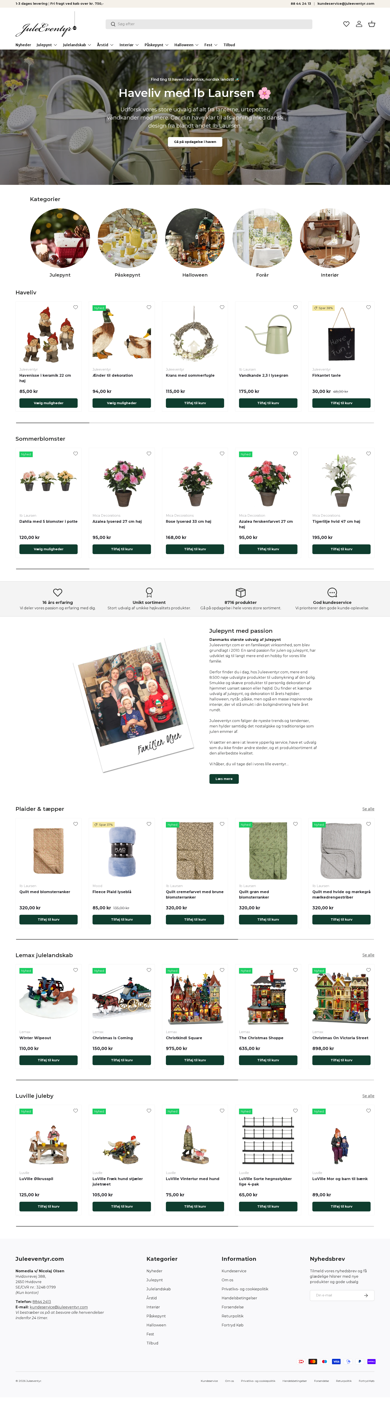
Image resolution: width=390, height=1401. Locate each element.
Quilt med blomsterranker (44, 892)
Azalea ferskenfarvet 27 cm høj (266, 524)
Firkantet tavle (326, 375)
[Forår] (262, 238)
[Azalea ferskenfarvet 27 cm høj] (268, 481)
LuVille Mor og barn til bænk (340, 1179)
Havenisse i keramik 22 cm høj (45, 378)
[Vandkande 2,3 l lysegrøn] (268, 334)
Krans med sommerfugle (190, 375)
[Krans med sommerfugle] (195, 334)
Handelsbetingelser (239, 1298)
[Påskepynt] (128, 238)
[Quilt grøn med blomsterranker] (268, 851)
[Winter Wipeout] (48, 997)
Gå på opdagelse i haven (195, 142)
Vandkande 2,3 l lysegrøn (263, 375)
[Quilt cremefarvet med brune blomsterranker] (195, 851)
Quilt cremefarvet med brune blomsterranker (195, 894)
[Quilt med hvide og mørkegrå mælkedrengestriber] (341, 851)
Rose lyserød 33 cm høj (188, 521)
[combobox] (209, 24)
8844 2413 (41, 1302)
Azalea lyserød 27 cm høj (117, 521)
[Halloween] (195, 238)
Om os (227, 1280)
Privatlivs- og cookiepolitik (245, 1289)
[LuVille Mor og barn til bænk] (341, 1138)
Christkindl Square (184, 1038)
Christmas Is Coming (113, 1038)
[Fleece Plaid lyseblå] (122, 851)
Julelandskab (74, 45)
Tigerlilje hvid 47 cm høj (336, 521)
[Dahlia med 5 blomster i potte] (48, 481)
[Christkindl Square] (195, 997)
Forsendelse (233, 1307)
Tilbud (229, 45)
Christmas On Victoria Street (340, 1038)
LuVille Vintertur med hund (192, 1179)
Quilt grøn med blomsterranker (254, 894)
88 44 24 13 (301, 4)
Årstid (102, 45)
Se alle (368, 809)
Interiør (126, 45)
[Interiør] (330, 238)
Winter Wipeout (35, 1038)
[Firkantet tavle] (341, 334)
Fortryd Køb (233, 1325)
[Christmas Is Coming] (122, 997)
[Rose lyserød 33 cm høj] (195, 481)
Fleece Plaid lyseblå (112, 892)
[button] (372, 24)
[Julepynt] (60, 238)
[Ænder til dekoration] (122, 334)
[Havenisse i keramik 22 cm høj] (48, 334)
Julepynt (44, 45)
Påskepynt (154, 45)
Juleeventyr (33, 1381)
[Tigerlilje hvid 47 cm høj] (341, 481)
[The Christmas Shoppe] (268, 997)
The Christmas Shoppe (261, 1038)
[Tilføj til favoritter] (75, 307)
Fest (208, 45)
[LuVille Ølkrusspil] (48, 1138)
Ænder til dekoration (113, 375)
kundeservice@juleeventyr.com (346, 4)
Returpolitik (233, 1316)
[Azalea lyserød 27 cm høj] (122, 481)
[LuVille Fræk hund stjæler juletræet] (122, 1138)
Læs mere (224, 779)
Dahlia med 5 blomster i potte (48, 521)
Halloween (183, 45)
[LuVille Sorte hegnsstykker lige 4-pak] (268, 1138)
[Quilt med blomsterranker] (48, 851)
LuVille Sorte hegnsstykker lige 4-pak (265, 1181)
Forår (262, 275)
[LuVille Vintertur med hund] (195, 1138)
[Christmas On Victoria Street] (341, 997)
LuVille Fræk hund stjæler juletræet (118, 1181)
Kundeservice (234, 1271)
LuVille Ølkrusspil (36, 1179)
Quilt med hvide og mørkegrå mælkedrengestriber (341, 894)
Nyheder (23, 45)
